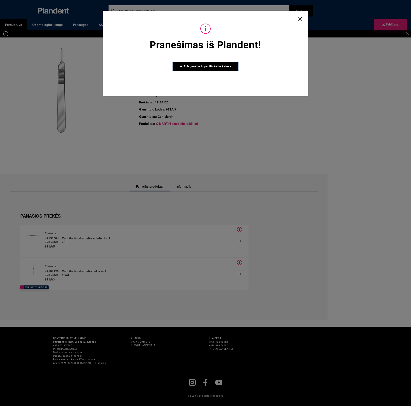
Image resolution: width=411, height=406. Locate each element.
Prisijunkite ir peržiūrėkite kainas (207, 66)
